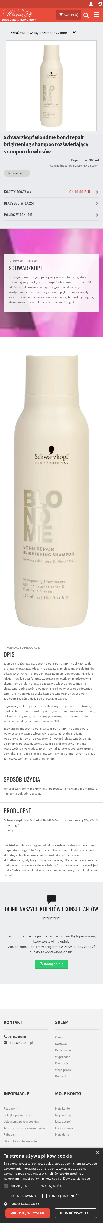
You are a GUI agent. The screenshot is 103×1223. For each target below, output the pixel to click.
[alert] (51, 1185)
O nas (59, 1037)
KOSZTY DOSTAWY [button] (47, 191)
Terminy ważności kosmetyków (25, 1128)
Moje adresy (63, 1115)
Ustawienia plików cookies (21, 1121)
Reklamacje (63, 1050)
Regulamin (11, 1108)
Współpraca (63, 1070)
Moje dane (62, 1134)
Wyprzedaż (62, 1057)
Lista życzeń (63, 1121)
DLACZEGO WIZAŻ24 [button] (19, 203)
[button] (51, 1203)
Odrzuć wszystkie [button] (76, 1213)
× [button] (97, 1153)
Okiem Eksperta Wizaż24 (20, 1141)
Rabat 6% (10, 1134)
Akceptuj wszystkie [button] (28, 1213)
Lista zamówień (65, 1128)
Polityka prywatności (18, 1115)
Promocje (61, 1063)
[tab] (55, 32)
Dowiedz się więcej (77, 1178)
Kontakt (13, 1022)
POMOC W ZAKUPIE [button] (18, 214)
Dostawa (61, 1044)
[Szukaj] (86, 16)
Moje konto (62, 1108)
